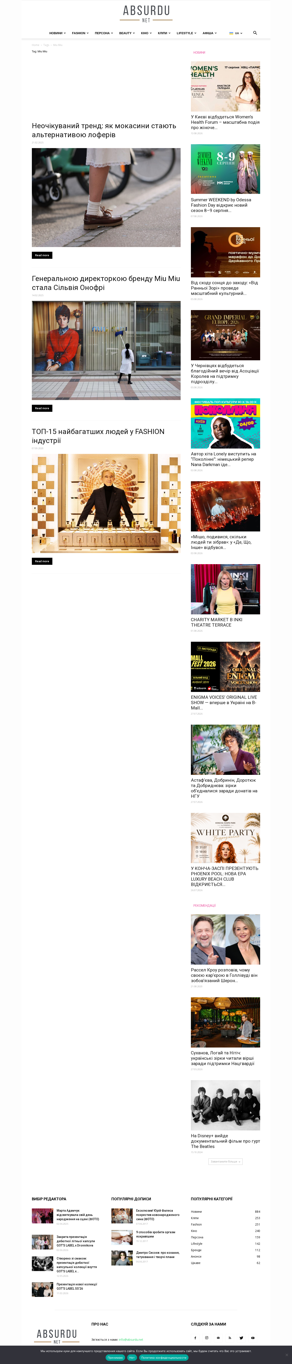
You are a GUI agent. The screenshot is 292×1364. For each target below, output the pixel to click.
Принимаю (115, 1357)
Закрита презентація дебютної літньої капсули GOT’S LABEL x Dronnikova (76, 1241)
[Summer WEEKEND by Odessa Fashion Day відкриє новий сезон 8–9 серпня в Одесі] (225, 169)
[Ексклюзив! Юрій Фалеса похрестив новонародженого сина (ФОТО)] (122, 1215)
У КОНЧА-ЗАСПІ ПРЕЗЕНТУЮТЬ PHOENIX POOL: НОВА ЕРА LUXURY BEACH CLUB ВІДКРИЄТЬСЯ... (224, 876)
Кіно (144, 33)
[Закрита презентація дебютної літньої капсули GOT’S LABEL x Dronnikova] (42, 1242)
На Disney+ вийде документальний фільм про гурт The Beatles (225, 1141)
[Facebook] (195, 1338)
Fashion (78, 33)
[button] (255, 33)
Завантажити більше (224, 1161)
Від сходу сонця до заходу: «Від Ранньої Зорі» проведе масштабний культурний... (224, 288)
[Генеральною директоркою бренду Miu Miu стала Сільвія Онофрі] (106, 350)
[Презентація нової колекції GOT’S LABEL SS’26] (42, 1289)
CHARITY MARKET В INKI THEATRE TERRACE (216, 622)
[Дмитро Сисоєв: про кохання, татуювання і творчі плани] (122, 1258)
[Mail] (218, 1338)
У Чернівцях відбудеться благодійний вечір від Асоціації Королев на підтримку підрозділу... (225, 373)
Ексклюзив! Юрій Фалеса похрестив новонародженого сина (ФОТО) (158, 1215)
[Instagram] (206, 1338)
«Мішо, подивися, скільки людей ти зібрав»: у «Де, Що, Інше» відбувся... (221, 542)
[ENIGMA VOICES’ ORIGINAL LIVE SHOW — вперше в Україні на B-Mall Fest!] (225, 667)
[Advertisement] (106, 89)
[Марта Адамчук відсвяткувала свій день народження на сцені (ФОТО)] (42, 1215)
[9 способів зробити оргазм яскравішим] (122, 1237)
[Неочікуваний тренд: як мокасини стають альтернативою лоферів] (106, 197)
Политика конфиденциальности (164, 1357)
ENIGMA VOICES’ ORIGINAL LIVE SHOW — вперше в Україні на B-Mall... (224, 703)
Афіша (208, 33)
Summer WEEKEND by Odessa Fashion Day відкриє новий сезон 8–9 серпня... (221, 205)
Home (35, 45)
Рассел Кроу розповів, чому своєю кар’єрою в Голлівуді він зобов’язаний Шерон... (224, 975)
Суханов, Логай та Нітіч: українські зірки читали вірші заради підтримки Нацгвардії (222, 1058)
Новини (55, 33)
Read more (42, 255)
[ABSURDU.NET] (146, 14)
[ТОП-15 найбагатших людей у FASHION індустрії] (106, 503)
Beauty (125, 33)
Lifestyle (185, 33)
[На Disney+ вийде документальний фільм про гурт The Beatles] (225, 1105)
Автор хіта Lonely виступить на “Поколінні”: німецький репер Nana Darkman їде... (223, 459)
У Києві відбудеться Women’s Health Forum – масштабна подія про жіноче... (225, 122)
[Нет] (287, 1355)
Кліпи (162, 33)
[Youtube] (253, 1338)
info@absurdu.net (131, 1340)
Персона (102, 33)
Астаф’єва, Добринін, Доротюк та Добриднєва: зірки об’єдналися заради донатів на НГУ (224, 788)
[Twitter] (241, 1338)
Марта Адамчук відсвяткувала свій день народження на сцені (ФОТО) (78, 1215)
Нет (132, 1357)
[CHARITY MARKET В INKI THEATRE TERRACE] (225, 589)
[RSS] (230, 1338)
